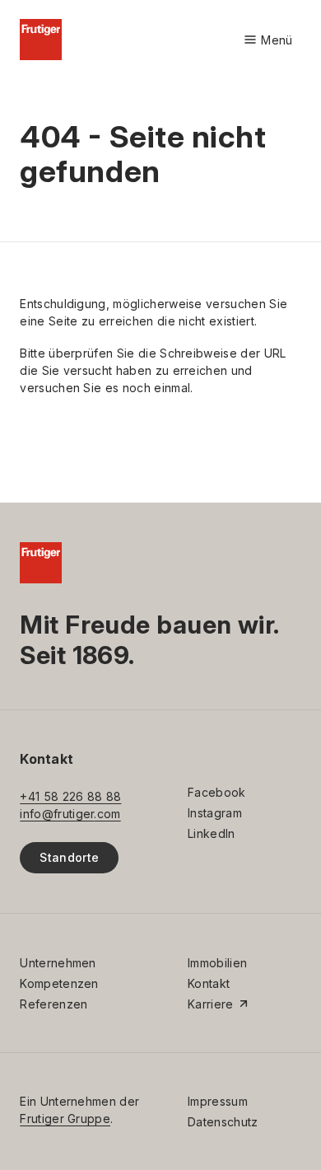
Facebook (217, 792)
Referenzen (53, 1004)
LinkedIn (211, 833)
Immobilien (217, 963)
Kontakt (209, 983)
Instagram (215, 813)
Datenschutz (223, 1122)
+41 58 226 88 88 (70, 796)
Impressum (218, 1101)
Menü (268, 41)
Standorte (69, 857)
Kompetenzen (59, 983)
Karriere (211, 1004)
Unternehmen (57, 963)
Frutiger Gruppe (65, 1119)
